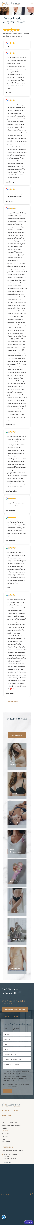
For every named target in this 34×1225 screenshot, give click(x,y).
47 (9, 701)
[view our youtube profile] (17, 1016)
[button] (17, 736)
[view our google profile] (14, 1016)
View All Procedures (17, 736)
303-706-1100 (7, 1163)
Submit (7, 1091)
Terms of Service (11, 1086)
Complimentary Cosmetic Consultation (15, 1009)
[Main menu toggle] (32, 4)
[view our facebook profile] (3, 1016)
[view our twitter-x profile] (8, 1016)
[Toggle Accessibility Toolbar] (4, 1217)
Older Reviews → (15, 701)
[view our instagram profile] (6, 1016)
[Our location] (33, 1194)
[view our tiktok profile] (11, 1016)
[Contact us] (30, 1194)
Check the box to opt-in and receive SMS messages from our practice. (16, 1072)
